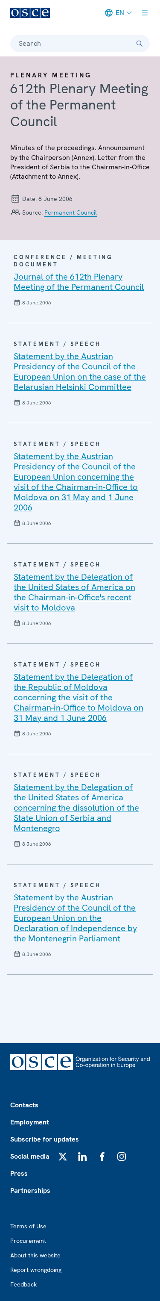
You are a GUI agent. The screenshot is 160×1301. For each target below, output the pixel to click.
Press (19, 1173)
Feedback (23, 1284)
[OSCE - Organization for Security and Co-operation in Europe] (30, 13)
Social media (29, 1156)
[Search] (139, 43)
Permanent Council (70, 212)
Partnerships (30, 1190)
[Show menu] (144, 12)
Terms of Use (28, 1226)
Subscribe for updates (44, 1139)
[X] (62, 1156)
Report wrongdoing (35, 1270)
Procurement (28, 1241)
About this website (35, 1255)
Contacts (24, 1104)
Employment (29, 1122)
